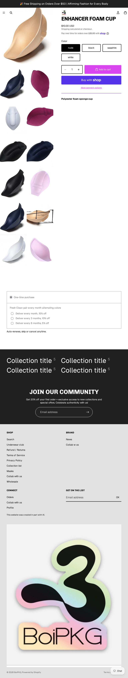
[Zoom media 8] (13, 183)
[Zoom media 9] (40, 183)
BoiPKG (17, 672)
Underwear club (15, 444)
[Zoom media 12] (13, 250)
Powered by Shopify (31, 672)
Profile (10, 507)
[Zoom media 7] (40, 150)
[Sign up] (87, 412)
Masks (10, 470)
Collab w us (72, 444)
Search (10, 439)
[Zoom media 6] (13, 150)
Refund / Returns (16, 449)
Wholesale (12, 481)
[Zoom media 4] (13, 117)
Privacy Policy (14, 460)
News (69, 439)
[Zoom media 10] (13, 217)
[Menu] (4, 13)
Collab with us (14, 476)
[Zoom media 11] (40, 217)
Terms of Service (16, 455)
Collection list (14, 465)
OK (117, 497)
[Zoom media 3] (40, 83)
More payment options (91, 87)
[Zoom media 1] (26, 33)
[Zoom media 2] (13, 83)
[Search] (11, 12)
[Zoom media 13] (40, 250)
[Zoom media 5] (40, 117)
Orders (10, 497)
